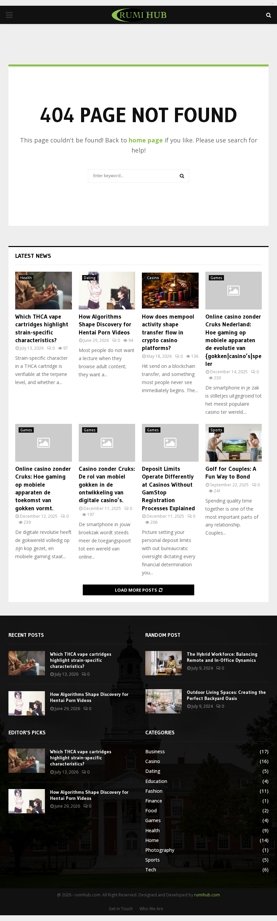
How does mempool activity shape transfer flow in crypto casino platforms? (168, 332)
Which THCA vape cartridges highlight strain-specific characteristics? (41, 328)
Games (216, 277)
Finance (153, 800)
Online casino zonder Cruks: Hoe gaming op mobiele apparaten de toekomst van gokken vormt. (43, 488)
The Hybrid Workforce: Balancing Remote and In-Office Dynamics (222, 657)
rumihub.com (207, 895)
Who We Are (151, 909)
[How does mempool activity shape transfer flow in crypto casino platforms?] (170, 290)
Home (152, 840)
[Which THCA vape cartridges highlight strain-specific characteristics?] (43, 290)
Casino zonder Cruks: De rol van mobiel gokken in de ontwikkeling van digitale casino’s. (107, 484)
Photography (159, 850)
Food (151, 810)
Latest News (33, 256)
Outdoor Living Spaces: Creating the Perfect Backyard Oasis (226, 695)
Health (26, 277)
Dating (90, 277)
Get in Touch (121, 909)
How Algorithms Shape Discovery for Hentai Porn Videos (105, 324)
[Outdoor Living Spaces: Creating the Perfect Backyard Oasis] (163, 701)
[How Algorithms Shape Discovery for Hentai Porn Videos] (107, 290)
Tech (150, 869)
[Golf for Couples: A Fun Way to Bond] (233, 443)
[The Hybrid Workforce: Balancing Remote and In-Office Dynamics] (163, 663)
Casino (153, 277)
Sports (216, 430)
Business (155, 751)
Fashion (153, 791)
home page (146, 140)
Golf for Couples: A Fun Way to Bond (230, 472)
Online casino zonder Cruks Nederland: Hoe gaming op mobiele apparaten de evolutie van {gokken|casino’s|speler (233, 340)
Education (156, 781)
